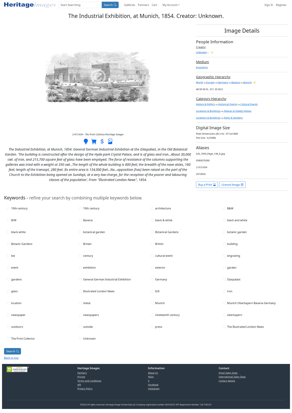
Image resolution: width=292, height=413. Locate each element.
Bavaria (235, 82)
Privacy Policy (84, 388)
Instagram (154, 388)
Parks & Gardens (233, 117)
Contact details (227, 380)
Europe (209, 82)
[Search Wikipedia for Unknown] (212, 52)
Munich (247, 82)
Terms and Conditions (89, 380)
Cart (154, 5)
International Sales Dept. (232, 376)
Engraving (202, 67)
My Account (170, 5)
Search (108, 5)
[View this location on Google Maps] (254, 82)
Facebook (153, 384)
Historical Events (227, 104)
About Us (153, 372)
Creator (201, 47)
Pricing (81, 376)
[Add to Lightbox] (86, 141)
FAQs (151, 376)
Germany (222, 82)
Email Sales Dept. (228, 372)
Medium (202, 62)
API (79, 384)
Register (281, 5)
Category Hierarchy (211, 98)
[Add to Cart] (94, 141)
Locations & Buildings (208, 111)
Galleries (129, 5)
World (199, 82)
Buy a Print (205, 185)
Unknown (201, 52)
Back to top (11, 358)
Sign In (268, 5)
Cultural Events (249, 104)
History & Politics (205, 104)
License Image (231, 185)
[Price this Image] (102, 141)
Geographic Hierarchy (213, 77)
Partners (143, 5)
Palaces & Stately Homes (237, 111)
